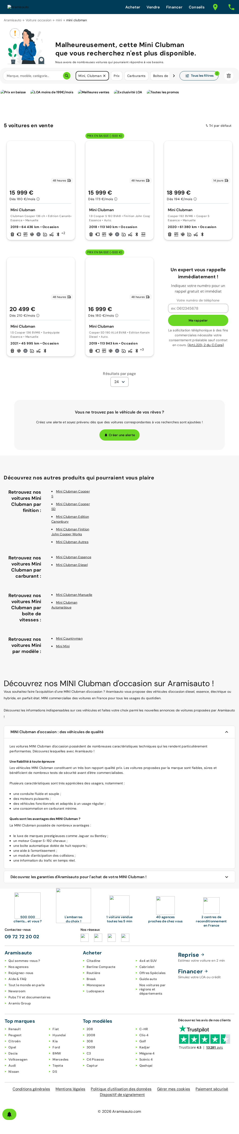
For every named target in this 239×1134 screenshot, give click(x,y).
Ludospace (95, 991)
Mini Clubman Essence (73, 557)
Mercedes (60, 1059)
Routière (93, 973)
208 (90, 1029)
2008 (91, 1035)
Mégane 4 (147, 1053)
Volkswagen (18, 1059)
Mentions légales (70, 1089)
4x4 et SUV (148, 961)
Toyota (58, 1065)
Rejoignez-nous (20, 973)
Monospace (96, 985)
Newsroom (16, 991)
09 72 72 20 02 (22, 937)
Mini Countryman (69, 638)
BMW (57, 1053)
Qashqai (146, 1065)
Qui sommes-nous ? (24, 961)
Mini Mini (63, 646)
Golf (142, 1041)
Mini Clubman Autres (72, 542)
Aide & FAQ (17, 979)
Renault (14, 1029)
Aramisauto (12, 20)
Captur (92, 1065)
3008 (91, 1047)
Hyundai (59, 1035)
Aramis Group (19, 1003)
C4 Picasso (95, 1059)
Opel (12, 1047)
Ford (56, 1047)
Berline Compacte (101, 967)
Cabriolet (147, 967)
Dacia (13, 1053)
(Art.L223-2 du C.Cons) (206, 345)
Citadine (93, 961)
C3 (89, 1053)
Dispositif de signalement (122, 1094)
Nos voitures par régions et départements (152, 989)
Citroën (14, 1041)
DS (55, 1071)
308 (90, 1041)
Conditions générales (31, 1089)
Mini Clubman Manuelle (74, 595)
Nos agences (18, 967)
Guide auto (148, 979)
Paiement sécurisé (212, 1089)
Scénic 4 (146, 1059)
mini (59, 20)
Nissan (13, 1071)
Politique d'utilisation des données (121, 1089)
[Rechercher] (66, 76)
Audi (12, 1065)
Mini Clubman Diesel (72, 565)
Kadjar (144, 1047)
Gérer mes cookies (173, 1089)
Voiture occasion (39, 20)
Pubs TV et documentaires (29, 997)
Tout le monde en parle (26, 985)
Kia (55, 1041)
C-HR (143, 1029)
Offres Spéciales (152, 973)
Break (91, 979)
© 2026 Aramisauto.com (119, 1111)
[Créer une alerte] (9, 1114)
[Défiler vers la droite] (174, 75)
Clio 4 (144, 1035)
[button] (104, 76)
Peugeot (14, 1035)
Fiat (56, 1029)
